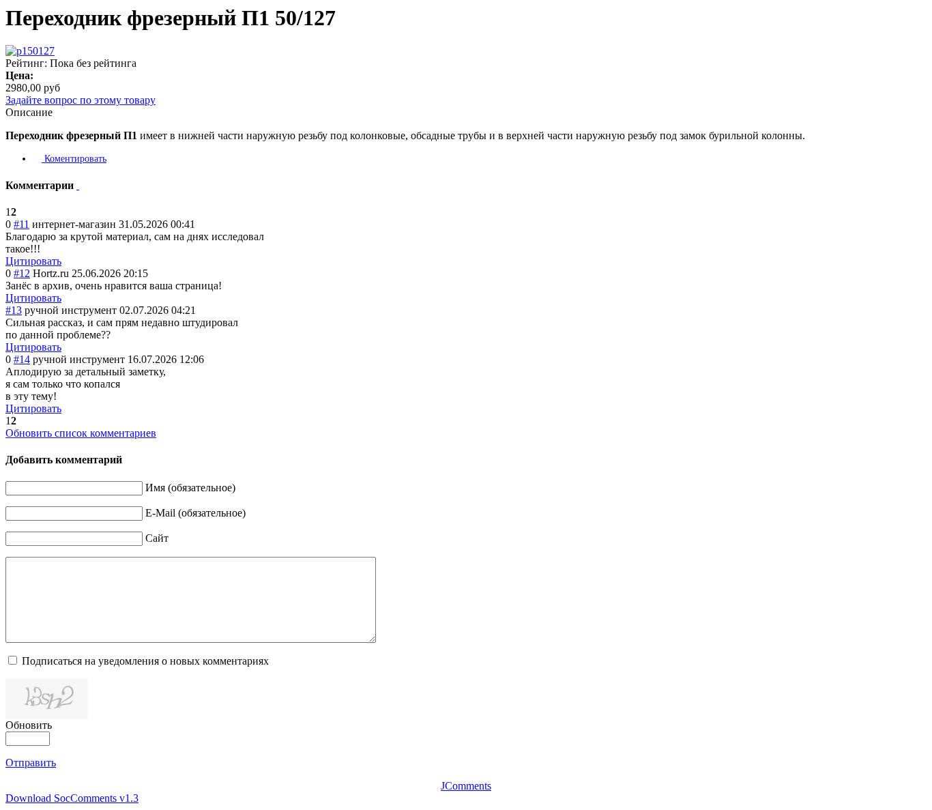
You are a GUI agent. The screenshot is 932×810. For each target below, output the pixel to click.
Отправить (30, 762)
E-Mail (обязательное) (195, 513)
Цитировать (33, 261)
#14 (22, 359)
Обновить (28, 725)
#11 (21, 224)
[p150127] (30, 51)
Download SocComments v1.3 (72, 798)
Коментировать (74, 159)
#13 (13, 310)
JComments (466, 786)
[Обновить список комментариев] (77, 185)
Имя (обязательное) (190, 487)
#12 (22, 273)
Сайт (157, 538)
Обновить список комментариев (80, 433)
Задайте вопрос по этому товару (80, 100)
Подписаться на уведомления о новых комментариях (145, 661)
